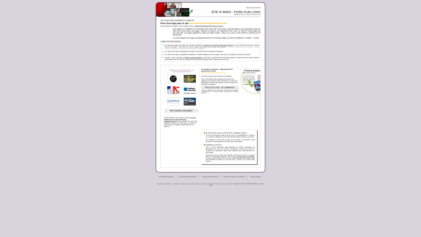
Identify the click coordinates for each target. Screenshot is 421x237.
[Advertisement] (229, 112)
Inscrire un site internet (210, 177)
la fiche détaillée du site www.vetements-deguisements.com (180, 119)
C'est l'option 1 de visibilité (246, 156)
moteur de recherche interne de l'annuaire (218, 45)
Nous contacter (256, 177)
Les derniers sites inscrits (187, 177)
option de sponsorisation (193, 57)
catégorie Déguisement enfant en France (209, 26)
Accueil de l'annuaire (166, 177)
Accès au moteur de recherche (234, 177)
